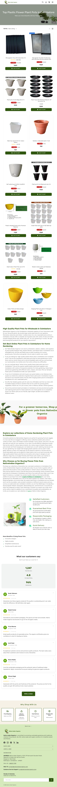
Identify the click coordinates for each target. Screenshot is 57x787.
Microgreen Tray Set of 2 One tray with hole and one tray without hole (41, 58)
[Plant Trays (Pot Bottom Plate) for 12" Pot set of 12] (41, 86)
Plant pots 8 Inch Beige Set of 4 (15, 99)
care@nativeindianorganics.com (27, 769)
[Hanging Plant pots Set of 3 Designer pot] (41, 295)
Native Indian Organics (11, 784)
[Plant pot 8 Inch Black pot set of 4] (41, 170)
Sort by (6, 28)
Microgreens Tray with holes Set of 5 (16, 58)
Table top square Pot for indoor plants (15, 141)
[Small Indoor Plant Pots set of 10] (16, 253)
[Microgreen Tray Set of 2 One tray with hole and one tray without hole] (41, 44)
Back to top (28, 726)
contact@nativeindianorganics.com (18, 766)
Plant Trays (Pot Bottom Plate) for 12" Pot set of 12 (41, 100)
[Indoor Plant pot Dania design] (16, 295)
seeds (29, 491)
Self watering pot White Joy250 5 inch (16, 185)
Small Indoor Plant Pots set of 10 (16, 267)
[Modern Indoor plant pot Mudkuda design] (41, 253)
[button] (49, 2)
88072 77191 (12, 763)
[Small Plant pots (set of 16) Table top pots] (41, 212)
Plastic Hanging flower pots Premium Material (15, 226)
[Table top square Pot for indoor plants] (16, 127)
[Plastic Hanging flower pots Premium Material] (16, 212)
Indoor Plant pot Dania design (16, 309)
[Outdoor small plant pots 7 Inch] (41, 127)
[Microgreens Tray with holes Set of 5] (16, 44)
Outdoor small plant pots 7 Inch (41, 141)
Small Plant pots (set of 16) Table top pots (41, 226)
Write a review (28, 694)
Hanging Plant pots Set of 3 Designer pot (41, 309)
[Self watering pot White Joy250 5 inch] (16, 170)
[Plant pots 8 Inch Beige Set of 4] (16, 86)
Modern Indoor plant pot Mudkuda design (41, 267)
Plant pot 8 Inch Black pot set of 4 (41, 184)
